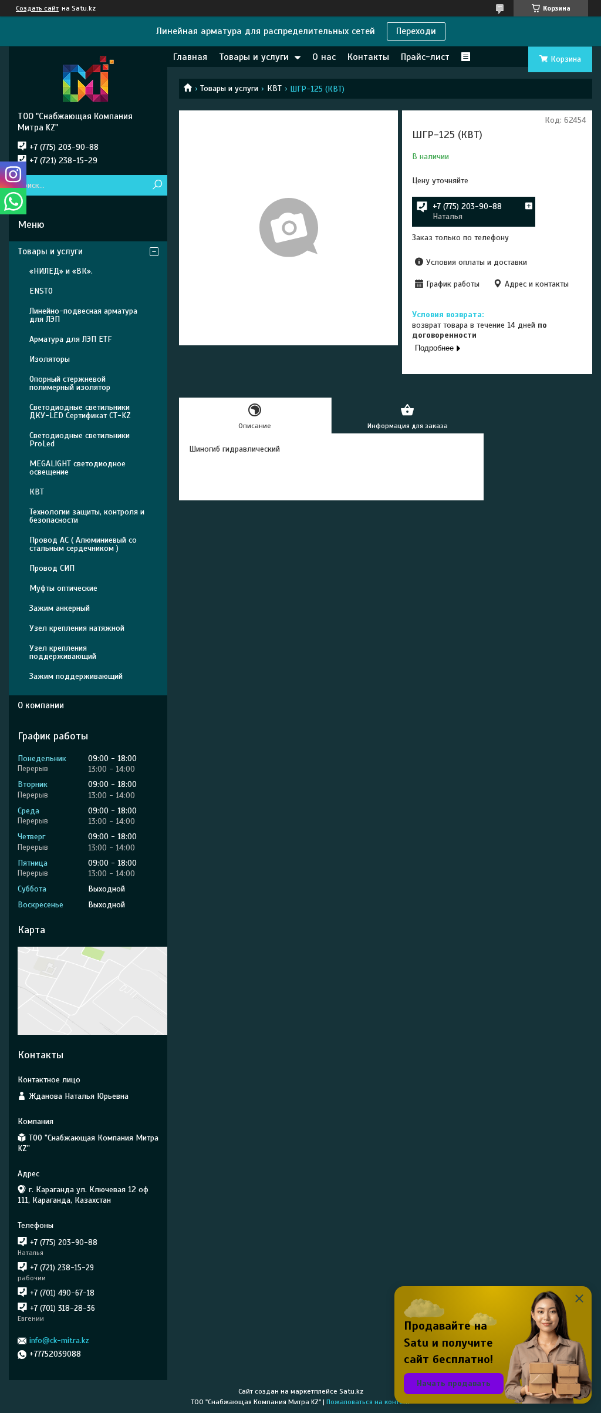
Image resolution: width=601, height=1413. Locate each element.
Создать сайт (37, 8)
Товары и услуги (254, 57)
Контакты (368, 57)
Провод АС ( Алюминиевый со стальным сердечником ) (83, 544)
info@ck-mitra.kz (59, 1340)
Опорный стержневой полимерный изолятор (69, 383)
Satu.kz (351, 1391)
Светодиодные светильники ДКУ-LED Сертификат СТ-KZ (80, 411)
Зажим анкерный (59, 608)
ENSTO (41, 291)
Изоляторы (49, 359)
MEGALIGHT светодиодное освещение (77, 468)
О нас (324, 57)
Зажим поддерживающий (76, 676)
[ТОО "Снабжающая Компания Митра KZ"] (88, 78)
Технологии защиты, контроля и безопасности (86, 516)
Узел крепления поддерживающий (62, 652)
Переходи (416, 31)
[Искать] (157, 185)
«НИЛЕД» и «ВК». (61, 271)
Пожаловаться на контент (368, 1402)
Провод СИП (52, 568)
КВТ (274, 88)
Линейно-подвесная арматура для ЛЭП (83, 315)
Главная (190, 57)
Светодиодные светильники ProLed (79, 439)
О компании (41, 705)
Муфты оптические (63, 588)
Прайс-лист (425, 57)
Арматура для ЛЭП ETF (70, 339)
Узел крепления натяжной (76, 628)
